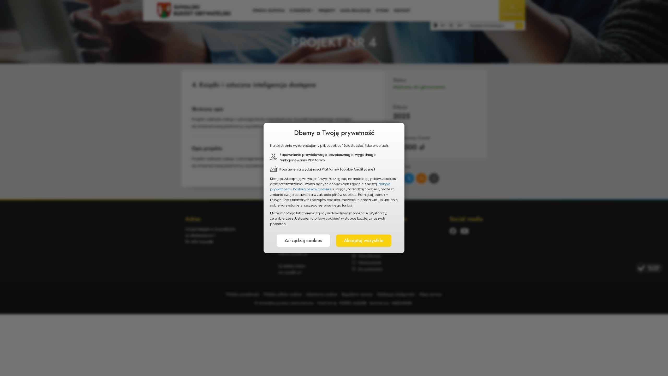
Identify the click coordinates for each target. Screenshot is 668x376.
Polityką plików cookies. (312, 189)
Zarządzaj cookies (303, 240)
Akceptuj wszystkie (364, 240)
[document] (334, 188)
